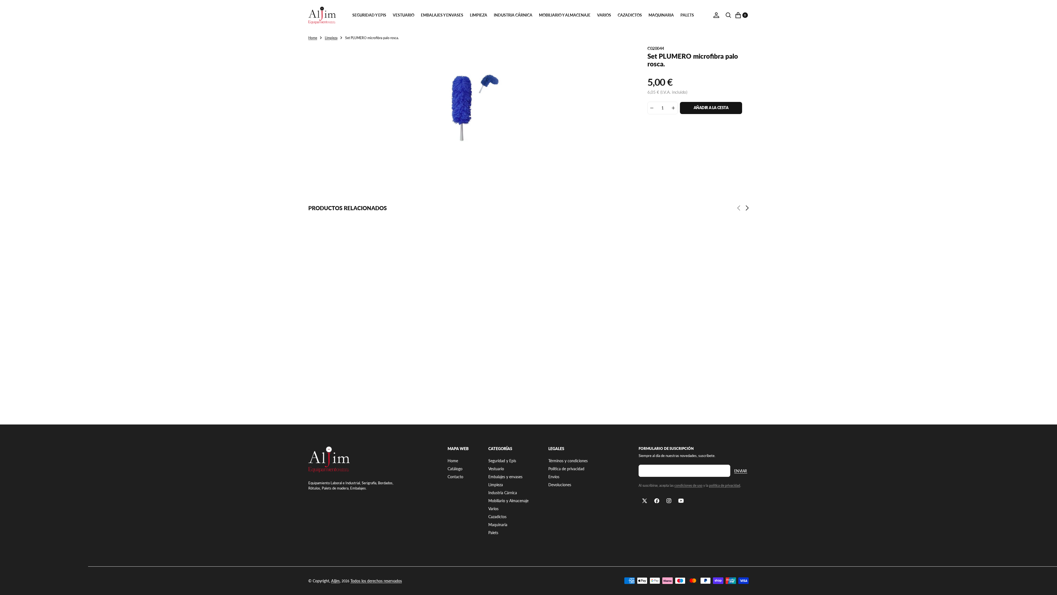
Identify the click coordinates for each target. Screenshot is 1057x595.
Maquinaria (661, 15)
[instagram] (669, 501)
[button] (716, 15)
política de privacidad (724, 485)
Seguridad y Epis (369, 15)
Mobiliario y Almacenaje (564, 15)
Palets (687, 15)
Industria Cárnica (513, 15)
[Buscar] (728, 15)
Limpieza (478, 15)
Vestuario (403, 15)
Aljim (335, 580)
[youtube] (681, 501)
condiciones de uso (688, 485)
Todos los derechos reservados (376, 580)
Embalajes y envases (442, 15)
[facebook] (657, 501)
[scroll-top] (1048, 585)
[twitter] (645, 501)
